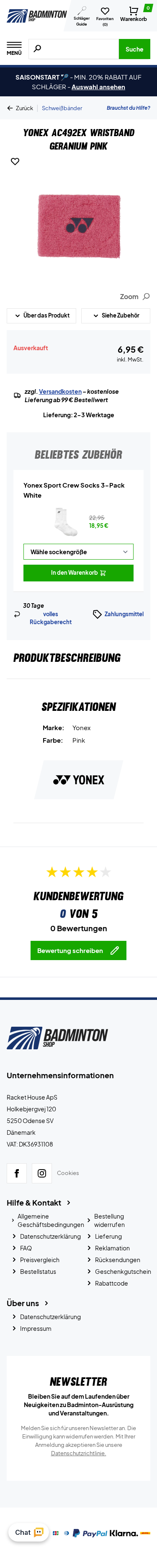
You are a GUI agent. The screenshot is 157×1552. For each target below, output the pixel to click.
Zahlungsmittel (124, 614)
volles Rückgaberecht (51, 618)
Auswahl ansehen (98, 86)
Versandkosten (60, 391)
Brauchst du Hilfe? (128, 108)
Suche (135, 49)
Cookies (68, 1173)
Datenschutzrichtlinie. (78, 1453)
